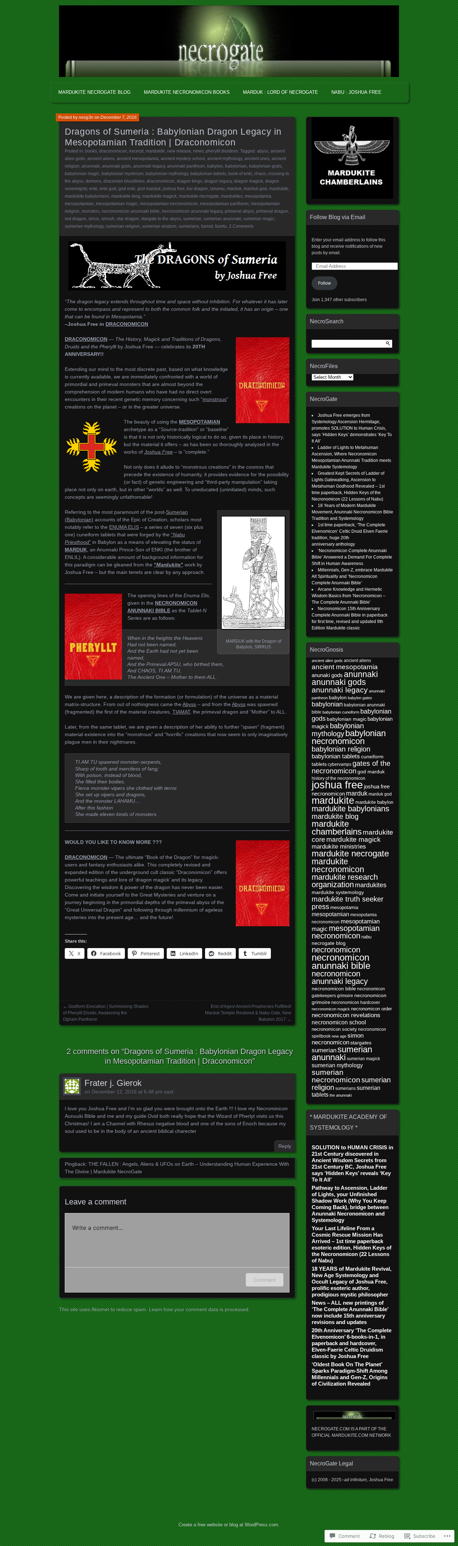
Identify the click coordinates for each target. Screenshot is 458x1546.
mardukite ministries (339, 846)
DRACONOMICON (127, 324)
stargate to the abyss (161, 218)
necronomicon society (334, 1029)
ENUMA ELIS (124, 527)
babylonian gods (265, 166)
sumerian (192, 218)
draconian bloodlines (124, 181)
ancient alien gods (327, 660)
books (91, 151)
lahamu (217, 188)
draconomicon (113, 151)
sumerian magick (363, 1058)
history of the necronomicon (338, 778)
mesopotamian (79, 203)
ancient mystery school (183, 158)
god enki (126, 188)
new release (179, 151)
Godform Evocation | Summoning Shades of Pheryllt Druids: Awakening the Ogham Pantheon (105, 1013)
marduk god (255, 188)
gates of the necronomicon (351, 767)
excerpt (136, 151)
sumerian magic (258, 218)
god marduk (149, 188)
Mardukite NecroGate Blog (94, 92)
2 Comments (241, 226)
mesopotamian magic (117, 203)
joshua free (174, 188)
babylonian (236, 166)
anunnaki (91, 166)
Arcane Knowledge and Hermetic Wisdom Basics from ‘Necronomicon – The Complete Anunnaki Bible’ (348, 596)
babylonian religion (341, 749)
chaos (260, 173)
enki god (107, 188)
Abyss (189, 704)
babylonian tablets (208, 173)
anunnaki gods (116, 166)
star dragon (128, 218)
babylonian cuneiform (340, 712)
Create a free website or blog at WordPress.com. (229, 1524)
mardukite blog (125, 196)
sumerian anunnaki (222, 218)
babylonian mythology (167, 173)
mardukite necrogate (199, 196)
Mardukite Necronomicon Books (187, 92)
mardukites (232, 196)
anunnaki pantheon (186, 166)
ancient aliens (100, 158)
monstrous (214, 399)
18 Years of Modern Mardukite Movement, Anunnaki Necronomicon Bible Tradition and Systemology (352, 512)
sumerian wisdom (159, 226)
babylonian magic (82, 173)
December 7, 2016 (119, 117)
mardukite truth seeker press (348, 902)
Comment (264, 1280)
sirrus (93, 218)
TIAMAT (181, 712)
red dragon (75, 218)
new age (339, 1036)
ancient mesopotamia (138, 158)
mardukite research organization (345, 881)
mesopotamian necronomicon (169, 203)
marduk (234, 188)
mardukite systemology (338, 892)
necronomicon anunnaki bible (131, 211)
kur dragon (197, 188)
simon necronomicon (338, 1039)
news (198, 151)
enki (93, 188)
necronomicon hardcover (355, 1002)
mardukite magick (159, 196)
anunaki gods (327, 675)
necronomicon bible (334, 988)
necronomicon (336, 949)
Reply (284, 1146)
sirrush (107, 218)
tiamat (207, 226)
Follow (324, 283)
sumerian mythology (84, 226)
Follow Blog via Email (337, 217)
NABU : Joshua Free (356, 92)
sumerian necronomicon (336, 1076)
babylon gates (360, 698)
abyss (262, 151)
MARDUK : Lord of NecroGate (280, 92)
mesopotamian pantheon (224, 203)
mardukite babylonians (87, 196)
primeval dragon (272, 211)
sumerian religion (123, 226)
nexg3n (86, 117)
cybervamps (339, 764)
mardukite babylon (374, 802)
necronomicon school (339, 1022)
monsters (90, 211)
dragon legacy (218, 181)
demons (93, 181)
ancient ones (256, 158)
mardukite (155, 151)
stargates (360, 1042)
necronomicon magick (331, 1009)
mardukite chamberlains (337, 827)
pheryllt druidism (222, 151)
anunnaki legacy (149, 166)
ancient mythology (224, 158)
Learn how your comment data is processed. (199, 1309)
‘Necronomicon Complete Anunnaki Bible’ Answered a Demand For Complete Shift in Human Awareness (352, 557)
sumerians (189, 226)
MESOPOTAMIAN (199, 422)
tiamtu (221, 226)
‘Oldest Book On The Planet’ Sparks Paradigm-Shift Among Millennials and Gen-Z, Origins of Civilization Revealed (350, 1374)
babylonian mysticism (122, 173)
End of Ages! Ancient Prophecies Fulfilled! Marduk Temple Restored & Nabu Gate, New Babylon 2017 (248, 1013)
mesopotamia (258, 196)
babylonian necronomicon (349, 737)
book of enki (240, 173)
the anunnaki (341, 1095)
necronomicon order (371, 1008)
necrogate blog (329, 943)
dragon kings (189, 181)
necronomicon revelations (346, 1015)
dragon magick (248, 181)
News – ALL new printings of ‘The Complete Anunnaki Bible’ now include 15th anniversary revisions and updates (350, 1312)
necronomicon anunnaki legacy (192, 211)
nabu (366, 936)
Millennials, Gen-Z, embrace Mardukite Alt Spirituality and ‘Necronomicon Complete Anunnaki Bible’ (352, 576)
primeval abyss (239, 211)
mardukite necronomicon (338, 865)
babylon (215, 166)
